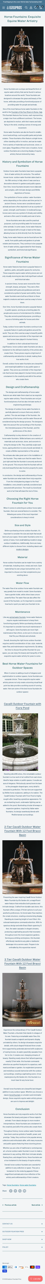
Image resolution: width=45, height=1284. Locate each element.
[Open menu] (3, 8)
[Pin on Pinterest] (15, 1190)
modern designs (22, 549)
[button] (40, 7)
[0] (40, 7)
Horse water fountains (28, 1185)
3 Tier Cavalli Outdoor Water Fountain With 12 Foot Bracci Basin (22, 963)
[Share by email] (24, 1190)
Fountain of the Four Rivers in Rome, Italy (26, 112)
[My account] (31, 7)
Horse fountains (13, 1185)
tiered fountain (14, 1095)
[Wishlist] (35, 7)
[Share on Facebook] (10, 1190)
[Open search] (26, 7)
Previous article (10, 1205)
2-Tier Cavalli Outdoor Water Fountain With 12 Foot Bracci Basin (22, 831)
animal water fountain (18, 617)
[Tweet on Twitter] (20, 1190)
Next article (36, 1205)
